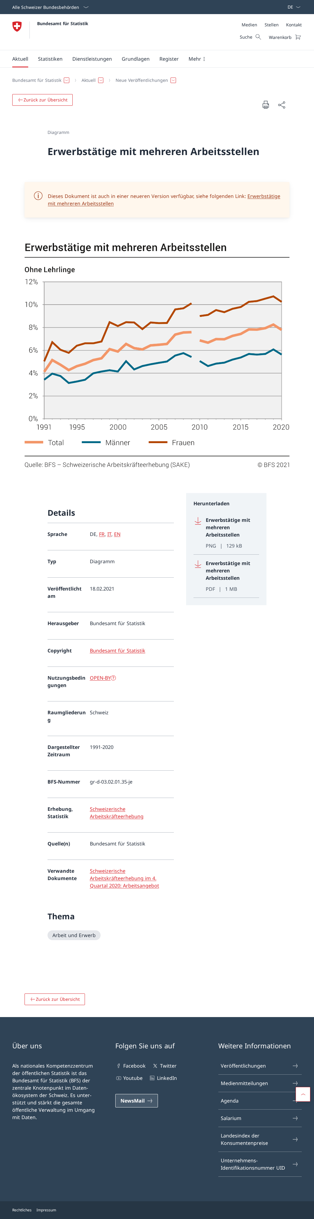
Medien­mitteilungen (244, 1083)
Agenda (230, 1100)
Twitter (168, 1065)
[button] (20, 58)
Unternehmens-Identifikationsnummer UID (253, 1164)
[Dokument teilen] (281, 105)
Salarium (231, 1118)
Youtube (133, 1078)
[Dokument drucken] (266, 104)
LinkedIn (167, 1078)
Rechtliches (22, 1210)
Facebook (134, 1065)
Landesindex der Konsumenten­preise (244, 1139)
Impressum (46, 1210)
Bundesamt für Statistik (62, 23)
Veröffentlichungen (243, 1065)
